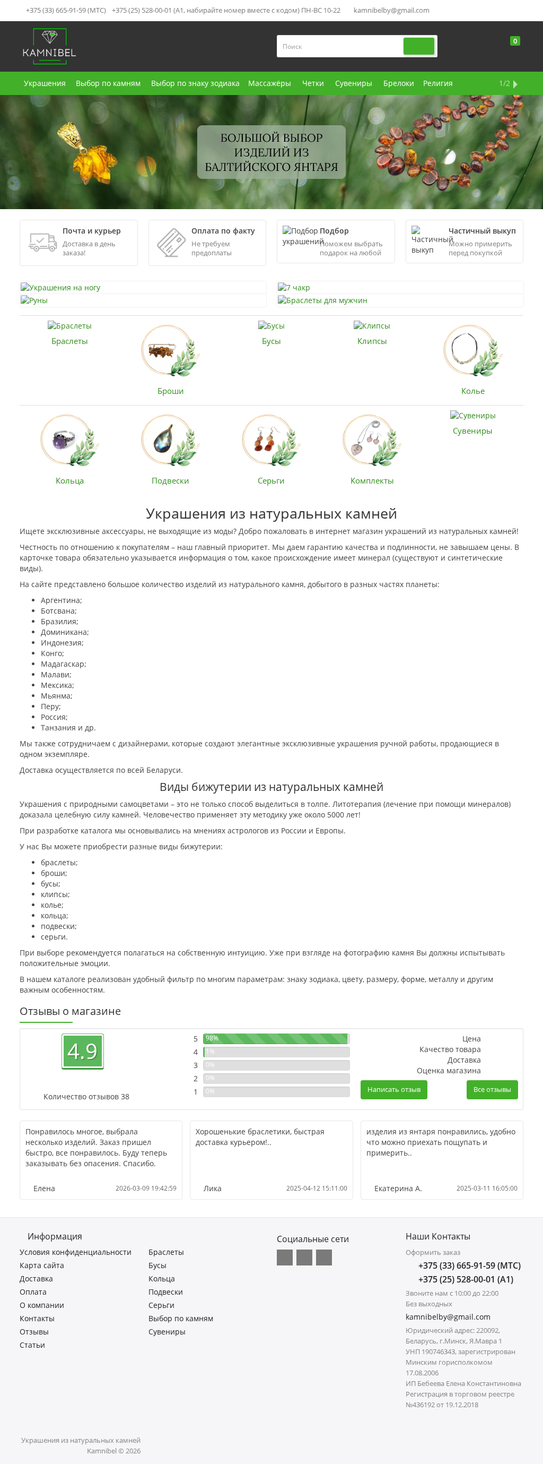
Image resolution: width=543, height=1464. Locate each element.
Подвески (170, 480)
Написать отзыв (394, 1089)
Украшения (45, 83)
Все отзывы (492, 1089)
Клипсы (372, 340)
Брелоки (398, 83)
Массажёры (269, 83)
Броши (170, 390)
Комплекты (372, 480)
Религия (438, 83)
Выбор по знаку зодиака (195, 83)
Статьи (32, 1345)
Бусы (271, 340)
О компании (42, 1305)
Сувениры (353, 83)
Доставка (36, 1278)
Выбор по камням (108, 83)
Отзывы (34, 1332)
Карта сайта (42, 1265)
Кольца (70, 480)
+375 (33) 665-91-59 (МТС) (65, 10)
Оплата (33, 1292)
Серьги (271, 480)
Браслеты (69, 340)
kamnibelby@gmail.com (391, 10)
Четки (313, 83)
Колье (473, 390)
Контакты (37, 1318)
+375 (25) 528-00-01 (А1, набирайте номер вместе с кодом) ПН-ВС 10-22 (226, 10)
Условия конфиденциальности (76, 1252)
